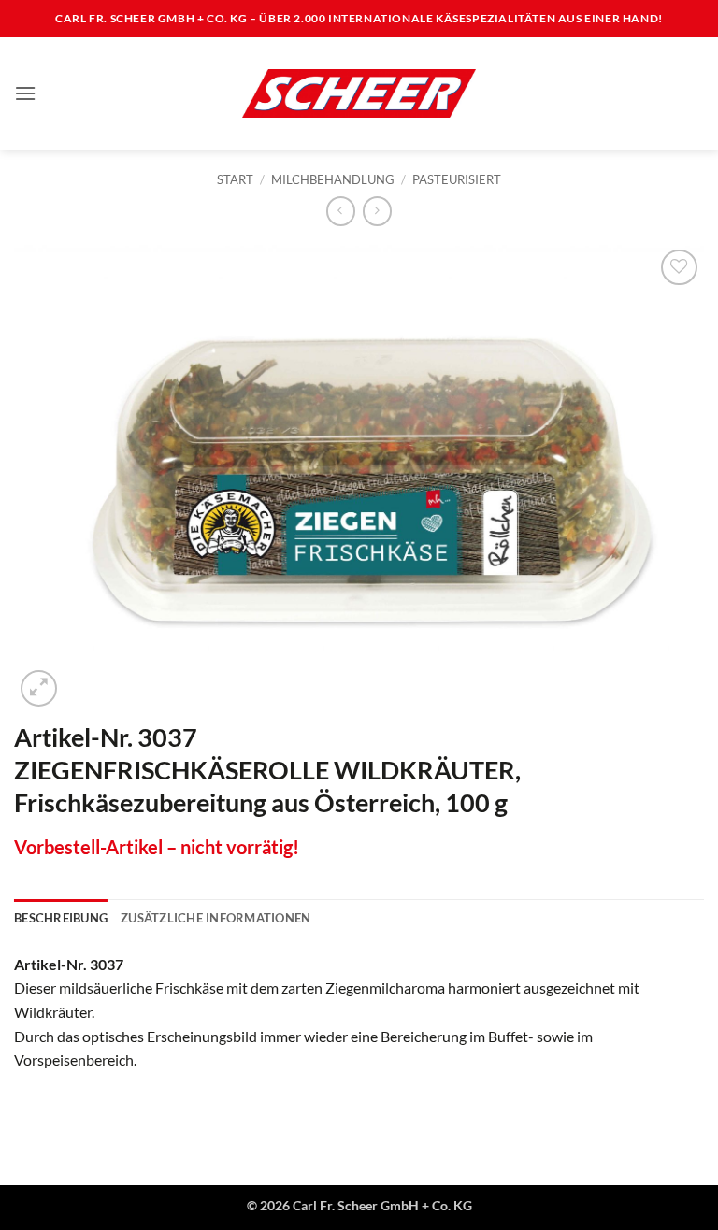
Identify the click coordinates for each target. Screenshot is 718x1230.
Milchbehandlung (333, 179)
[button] (25, 93)
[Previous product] (377, 210)
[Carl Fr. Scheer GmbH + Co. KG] (359, 93)
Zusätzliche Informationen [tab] (215, 917)
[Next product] (340, 210)
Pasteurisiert (456, 179)
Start (235, 179)
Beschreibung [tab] (61, 917)
